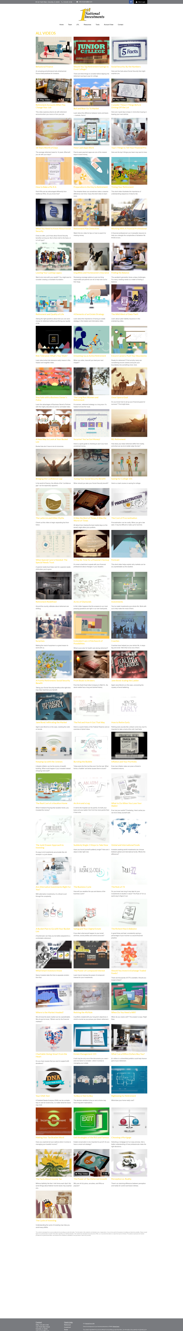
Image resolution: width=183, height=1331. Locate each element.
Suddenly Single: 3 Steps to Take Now (91, 845)
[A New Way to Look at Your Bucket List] (54, 436)
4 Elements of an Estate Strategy (89, 314)
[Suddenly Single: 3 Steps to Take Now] (92, 842)
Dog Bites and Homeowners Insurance (91, 272)
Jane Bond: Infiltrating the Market (51, 722)
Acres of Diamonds (82, 601)
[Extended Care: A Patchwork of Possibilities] (92, 638)
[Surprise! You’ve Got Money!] (92, 436)
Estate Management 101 (85, 1054)
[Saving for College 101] (129, 476)
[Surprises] (54, 638)
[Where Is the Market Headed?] (54, 1009)
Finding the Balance (120, 272)
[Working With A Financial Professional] (129, 226)
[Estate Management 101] (92, 1051)
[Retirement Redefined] (54, 599)
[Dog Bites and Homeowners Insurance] (92, 270)
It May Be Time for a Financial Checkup (91, 560)
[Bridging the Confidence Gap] (54, 476)
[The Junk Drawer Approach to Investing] (54, 842)
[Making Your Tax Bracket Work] (54, 1134)
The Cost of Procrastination (124, 518)
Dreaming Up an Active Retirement (90, 355)
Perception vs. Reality (121, 1179)
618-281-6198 (67, 2)
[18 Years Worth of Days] (54, 145)
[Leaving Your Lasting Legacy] (54, 270)
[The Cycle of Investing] (54, 1217)
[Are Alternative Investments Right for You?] (54, 884)
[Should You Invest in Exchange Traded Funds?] (129, 968)
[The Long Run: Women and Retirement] (92, 394)
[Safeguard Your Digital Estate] (92, 926)
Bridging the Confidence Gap (49, 478)
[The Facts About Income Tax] (54, 1176)
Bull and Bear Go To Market (86, 108)
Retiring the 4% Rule (83, 1012)
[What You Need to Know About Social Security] (54, 226)
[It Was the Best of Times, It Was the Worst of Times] (92, 515)
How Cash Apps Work (84, 147)
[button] (61, 25)
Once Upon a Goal (119, 397)
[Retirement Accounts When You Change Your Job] (54, 102)
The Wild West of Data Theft (124, 314)
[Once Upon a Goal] (129, 394)
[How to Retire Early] (129, 719)
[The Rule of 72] (129, 884)
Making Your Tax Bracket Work (50, 1137)
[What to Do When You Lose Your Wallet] (129, 800)
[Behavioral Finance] (54, 64)
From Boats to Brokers (84, 680)
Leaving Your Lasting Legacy (49, 272)
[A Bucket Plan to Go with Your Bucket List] (54, 926)
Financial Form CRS (89, 1323)
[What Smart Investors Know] (54, 968)
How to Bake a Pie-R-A (46, 187)
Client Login (141, 2)
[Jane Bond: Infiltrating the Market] (54, 719)
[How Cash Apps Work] (92, 145)
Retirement (67, 1325)
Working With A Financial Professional (129, 228)
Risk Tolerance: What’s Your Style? (52, 355)
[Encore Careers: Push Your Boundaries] (129, 353)
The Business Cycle (82, 887)
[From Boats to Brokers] (92, 677)
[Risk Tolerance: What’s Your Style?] (54, 353)
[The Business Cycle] (92, 884)
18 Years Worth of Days (47, 147)
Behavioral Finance (44, 66)
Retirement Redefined (46, 601)
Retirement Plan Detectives (86, 228)
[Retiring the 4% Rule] (92, 1009)
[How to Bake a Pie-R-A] (54, 184)
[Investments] (129, 599)
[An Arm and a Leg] (92, 800)
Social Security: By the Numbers (126, 66)
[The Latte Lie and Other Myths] (54, 515)
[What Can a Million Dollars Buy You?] (129, 1051)
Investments (117, 601)
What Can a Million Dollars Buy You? (128, 1054)
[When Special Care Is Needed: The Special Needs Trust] (54, 557)
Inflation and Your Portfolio (124, 761)
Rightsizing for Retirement (123, 1096)
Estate (66, 1330)
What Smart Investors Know (49, 970)
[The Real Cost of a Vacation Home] (54, 800)
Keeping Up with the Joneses (49, 761)
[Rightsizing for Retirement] (129, 1093)
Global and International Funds (125, 845)
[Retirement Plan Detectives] (92, 226)
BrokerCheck (116, 1326)
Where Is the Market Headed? (50, 1012)
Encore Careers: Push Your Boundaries (129, 355)
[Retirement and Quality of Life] (54, 311)
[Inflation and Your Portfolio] (129, 759)
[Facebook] (131, 2)
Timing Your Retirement (122, 187)
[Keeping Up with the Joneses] (54, 759)
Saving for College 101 (121, 478)
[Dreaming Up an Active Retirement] (92, 353)
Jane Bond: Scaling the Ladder (125, 680)
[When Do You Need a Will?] (129, 1009)
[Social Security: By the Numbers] (129, 64)
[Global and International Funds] (129, 842)
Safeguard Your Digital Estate (87, 928)
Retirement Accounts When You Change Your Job (50, 106)
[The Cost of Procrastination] (129, 515)
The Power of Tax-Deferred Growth (90, 1179)
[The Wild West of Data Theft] (129, 311)
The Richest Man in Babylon (124, 928)
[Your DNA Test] (54, 1093)
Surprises (40, 641)
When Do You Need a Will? (123, 1012)
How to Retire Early (120, 722)
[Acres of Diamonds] (92, 599)
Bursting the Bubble (83, 761)
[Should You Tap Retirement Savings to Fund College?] (92, 64)
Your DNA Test (43, 1096)
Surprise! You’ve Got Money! (87, 439)
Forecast (115, 560)
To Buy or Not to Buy (83, 1096)
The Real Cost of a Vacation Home (51, 803)
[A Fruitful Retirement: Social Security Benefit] (54, 677)
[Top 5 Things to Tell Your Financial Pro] (129, 145)
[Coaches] (129, 638)
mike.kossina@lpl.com (85, 2)
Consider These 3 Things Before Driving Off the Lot (126, 106)
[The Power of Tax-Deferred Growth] (92, 1176)
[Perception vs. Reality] (129, 1176)
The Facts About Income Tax (49, 1179)
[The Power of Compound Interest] (92, 968)
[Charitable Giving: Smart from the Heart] (54, 1051)
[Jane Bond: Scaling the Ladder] (129, 677)
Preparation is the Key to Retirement (91, 187)
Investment (67, 1327)
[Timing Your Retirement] (129, 184)
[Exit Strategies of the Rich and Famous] (92, 1134)
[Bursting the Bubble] (92, 759)
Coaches (115, 641)
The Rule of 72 (118, 887)
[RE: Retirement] (129, 436)
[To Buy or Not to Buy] (92, 1093)
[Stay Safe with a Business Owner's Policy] (54, 394)
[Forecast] (129, 557)
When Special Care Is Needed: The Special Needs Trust (51, 561)
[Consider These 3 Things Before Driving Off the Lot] (129, 102)
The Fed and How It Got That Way (89, 722)
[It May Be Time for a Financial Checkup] (92, 557)
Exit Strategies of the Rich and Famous (91, 1137)
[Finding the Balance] (129, 270)
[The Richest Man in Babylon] (129, 926)
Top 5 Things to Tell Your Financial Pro (128, 147)
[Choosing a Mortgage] (129, 1134)
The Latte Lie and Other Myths (50, 518)
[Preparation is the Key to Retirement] (92, 184)
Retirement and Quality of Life (50, 314)
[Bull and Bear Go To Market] (92, 105)
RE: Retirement (118, 439)
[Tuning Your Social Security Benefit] (92, 476)
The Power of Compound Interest (89, 970)
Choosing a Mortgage (121, 1137)
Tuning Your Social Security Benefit (90, 478)
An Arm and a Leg (82, 803)
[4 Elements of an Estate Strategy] (92, 311)
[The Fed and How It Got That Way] (92, 719)
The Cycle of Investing (46, 1220)
